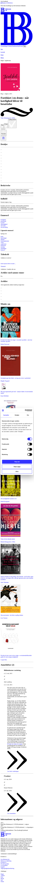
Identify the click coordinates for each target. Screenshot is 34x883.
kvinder (3, 222)
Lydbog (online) (12, 119)
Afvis (17, 471)
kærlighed (3, 219)
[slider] (17, 79)
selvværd (3, 225)
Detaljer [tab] (17, 415)
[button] (17, 823)
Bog (2, 125)
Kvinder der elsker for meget (14, 744)
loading (3, 129)
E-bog (6, 124)
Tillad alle (17, 461)
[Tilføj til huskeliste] (3, 138)
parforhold (3, 221)
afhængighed (4, 224)
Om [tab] (28, 415)
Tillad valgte (17, 466)
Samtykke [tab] (6, 415)
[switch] (29, 444)
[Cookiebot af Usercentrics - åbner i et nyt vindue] (25, 410)
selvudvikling (4, 227)
